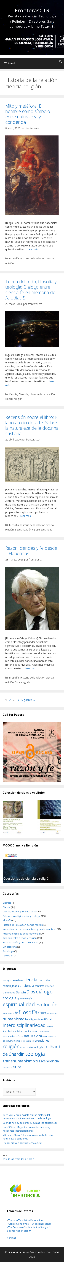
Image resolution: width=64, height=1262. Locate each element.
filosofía (28, 1012)
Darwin (21, 992)
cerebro (17, 980)
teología (35, 1053)
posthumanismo (11, 1040)
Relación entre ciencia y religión (20, 938)
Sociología (8, 951)
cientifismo (46, 980)
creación (49, 986)
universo (7, 1067)
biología (7, 980)
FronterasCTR (32, 10)
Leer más (33, 249)
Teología (7, 955)
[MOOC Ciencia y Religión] (32, 868)
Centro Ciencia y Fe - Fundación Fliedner (29, 1223)
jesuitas (49, 1026)
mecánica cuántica (22, 1031)
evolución (46, 1004)
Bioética (7, 902)
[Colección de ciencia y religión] (32, 817)
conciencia (26, 985)
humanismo (14, 1018)
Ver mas (11, 1237)
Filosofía (14, 258)
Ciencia (13, 394)
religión (11, 1046)
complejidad (10, 986)
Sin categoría (22, 682)
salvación (25, 1047)
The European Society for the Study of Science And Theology (28, 1229)
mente (35, 1031)
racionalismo (27, 1041)
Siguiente (28, 700)
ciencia (30, 980)
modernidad (9, 1036)
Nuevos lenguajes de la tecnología (21, 933)
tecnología (36, 1047)
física (42, 1012)
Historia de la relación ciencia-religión (23, 924)
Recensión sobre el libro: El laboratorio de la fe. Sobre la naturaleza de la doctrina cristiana (31, 425)
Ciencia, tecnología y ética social (20, 911)
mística (19, 1036)
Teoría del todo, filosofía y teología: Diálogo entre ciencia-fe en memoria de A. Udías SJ (31, 289)
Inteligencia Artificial (38, 1019)
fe (16, 1012)
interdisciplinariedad (24, 1025)
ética (17, 1067)
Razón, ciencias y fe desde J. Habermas (31, 550)
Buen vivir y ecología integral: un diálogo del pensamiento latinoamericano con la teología (27, 1116)
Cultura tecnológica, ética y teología (22, 916)
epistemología (24, 998)
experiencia (8, 1013)
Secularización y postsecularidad (33, 529)
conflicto (39, 986)
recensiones (41, 1040)
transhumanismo (19, 1060)
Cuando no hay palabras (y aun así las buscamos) (30, 1122)
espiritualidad (19, 1004)
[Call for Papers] (32, 752)
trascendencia (47, 1060)
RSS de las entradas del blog (18, 1159)
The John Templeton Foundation (25, 1220)
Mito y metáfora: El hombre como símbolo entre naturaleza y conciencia (27, 114)
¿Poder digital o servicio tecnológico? (22, 1143)
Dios (30, 992)
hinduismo (52, 1013)
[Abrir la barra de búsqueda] (60, 61)
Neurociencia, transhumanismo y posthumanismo (29, 929)
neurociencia (49, 1036)
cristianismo (9, 992)
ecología (9, 998)
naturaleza (33, 1035)
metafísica (44, 1031)
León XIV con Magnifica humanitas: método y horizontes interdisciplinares (27, 1128)
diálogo (44, 991)
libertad (7, 1031)
